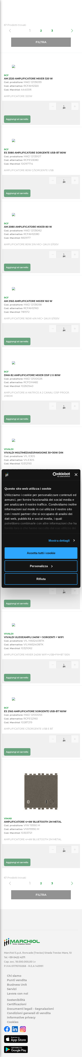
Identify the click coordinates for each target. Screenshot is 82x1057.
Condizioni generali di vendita (29, 1013)
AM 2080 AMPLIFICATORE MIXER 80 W (28, 226)
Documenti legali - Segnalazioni (30, 1009)
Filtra (41, 42)
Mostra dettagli (59, 540)
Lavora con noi (17, 993)
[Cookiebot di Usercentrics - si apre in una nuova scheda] (53, 474)
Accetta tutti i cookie (41, 553)
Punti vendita (17, 980)
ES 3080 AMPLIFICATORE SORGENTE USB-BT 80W (35, 152)
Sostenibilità (16, 1000)
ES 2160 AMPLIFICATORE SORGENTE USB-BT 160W (35, 711)
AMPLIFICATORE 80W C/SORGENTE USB (29, 170)
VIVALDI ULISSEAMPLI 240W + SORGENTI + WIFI (34, 637)
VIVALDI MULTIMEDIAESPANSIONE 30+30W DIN (33, 452)
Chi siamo (14, 976)
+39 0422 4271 (16, 957)
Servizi (12, 989)
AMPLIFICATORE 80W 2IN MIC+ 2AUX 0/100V (31, 244)
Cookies (12, 1022)
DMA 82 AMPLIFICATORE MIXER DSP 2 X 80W (32, 375)
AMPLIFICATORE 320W (18, 96)
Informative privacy (21, 1017)
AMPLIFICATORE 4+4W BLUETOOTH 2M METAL (33, 821)
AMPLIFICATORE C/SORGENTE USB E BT (28, 728)
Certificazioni (16, 1004)
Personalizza (39, 566)
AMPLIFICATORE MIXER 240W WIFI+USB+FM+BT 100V (37, 654)
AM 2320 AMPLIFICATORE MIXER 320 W (28, 78)
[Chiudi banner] (76, 474)
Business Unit (17, 984)
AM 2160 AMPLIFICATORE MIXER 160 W (28, 301)
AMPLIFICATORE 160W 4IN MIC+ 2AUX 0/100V (31, 318)
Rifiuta (41, 579)
